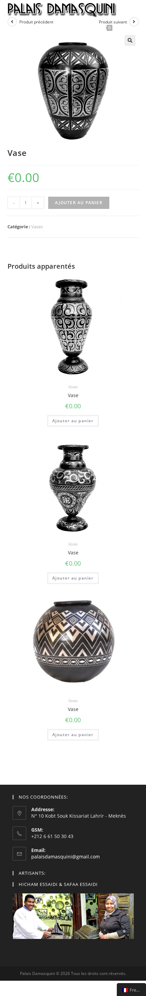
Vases (37, 227)
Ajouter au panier (79, 203)
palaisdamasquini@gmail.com (65, 856)
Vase (73, 395)
